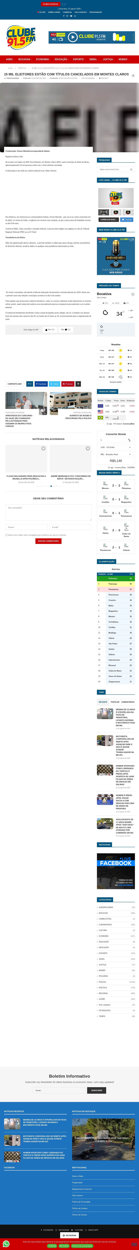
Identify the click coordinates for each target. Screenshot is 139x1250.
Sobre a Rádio (54, 12)
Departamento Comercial (81, 1189)
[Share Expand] (78, 384)
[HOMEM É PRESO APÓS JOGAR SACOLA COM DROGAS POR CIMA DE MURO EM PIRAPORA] (105, 799)
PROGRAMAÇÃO (96, 12)
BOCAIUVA (24, 59)
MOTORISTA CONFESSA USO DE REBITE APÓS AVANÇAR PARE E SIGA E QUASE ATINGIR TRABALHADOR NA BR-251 (125, 745)
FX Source (118, 424)
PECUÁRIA (117, 976)
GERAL (93, 59)
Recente (103, 702)
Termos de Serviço (79, 1215)
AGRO (9, 59)
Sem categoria (117, 1005)
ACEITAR (52, 1246)
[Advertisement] (48, 194)
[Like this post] (30, 384)
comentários (128, 702)
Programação (77, 1183)
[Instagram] (67, 16)
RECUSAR (64, 1246)
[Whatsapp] (75, 16)
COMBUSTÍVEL (117, 919)
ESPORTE (78, 59)
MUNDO (123, 59)
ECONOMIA (42, 59)
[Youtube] (71, 16)
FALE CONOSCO (81, 12)
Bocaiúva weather (116, 382)
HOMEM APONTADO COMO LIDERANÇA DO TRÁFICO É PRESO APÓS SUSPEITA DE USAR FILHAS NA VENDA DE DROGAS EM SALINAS (125, 775)
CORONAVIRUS (117, 925)
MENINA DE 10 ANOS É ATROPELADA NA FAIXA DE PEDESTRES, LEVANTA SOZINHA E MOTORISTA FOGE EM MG (125, 717)
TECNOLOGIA (58, 67)
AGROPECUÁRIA (117, 907)
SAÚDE (41, 67)
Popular (115, 702)
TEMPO (117, 1016)
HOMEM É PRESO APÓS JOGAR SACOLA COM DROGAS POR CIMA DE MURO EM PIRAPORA (125, 802)
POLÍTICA (26, 67)
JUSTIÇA (108, 59)
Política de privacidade (82, 1246)
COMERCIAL (67, 12)
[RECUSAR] (134, 1244)
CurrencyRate (120, 468)
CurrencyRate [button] (128, 424)
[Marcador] (43, 448)
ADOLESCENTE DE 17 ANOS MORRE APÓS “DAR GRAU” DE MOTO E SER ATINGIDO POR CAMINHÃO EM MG (125, 826)
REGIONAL (117, 993)
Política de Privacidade (81, 1202)
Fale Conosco (77, 1195)
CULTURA (117, 930)
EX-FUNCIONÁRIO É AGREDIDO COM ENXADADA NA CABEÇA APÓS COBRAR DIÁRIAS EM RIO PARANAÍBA (84, 4)
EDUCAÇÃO (61, 59)
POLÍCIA (10, 67)
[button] (62, 4)
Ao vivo (42, 12)
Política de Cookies (79, 1208)
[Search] (128, 75)
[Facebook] (63, 16)
